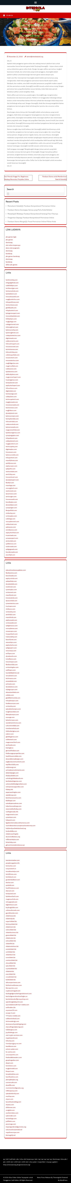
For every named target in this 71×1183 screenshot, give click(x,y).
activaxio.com (10, 684)
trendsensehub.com (12, 728)
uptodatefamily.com (12, 1093)
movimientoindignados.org (14, 1088)
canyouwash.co (11, 869)
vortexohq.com (11, 706)
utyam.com (9, 1099)
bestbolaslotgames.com (14, 781)
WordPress (63, 1180)
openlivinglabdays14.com (14, 1002)
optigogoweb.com (11, 549)
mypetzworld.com (12, 1038)
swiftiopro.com (11, 670)
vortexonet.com (11, 592)
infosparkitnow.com (12, 302)
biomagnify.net (11, 1135)
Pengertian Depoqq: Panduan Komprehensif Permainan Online (31, 218)
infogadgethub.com (12, 283)
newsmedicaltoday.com (13, 809)
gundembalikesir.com (13, 880)
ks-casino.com (10, 1052)
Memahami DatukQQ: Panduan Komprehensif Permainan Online (31, 206)
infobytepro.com (11, 319)
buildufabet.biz (11, 980)
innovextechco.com (12, 360)
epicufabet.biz (10, 966)
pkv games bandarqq (13, 256)
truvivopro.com (11, 606)
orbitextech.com (11, 739)
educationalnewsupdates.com (16, 570)
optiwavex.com (11, 527)
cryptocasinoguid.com (13, 991)
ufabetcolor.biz (11, 938)
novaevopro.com (11, 631)
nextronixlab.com (11, 471)
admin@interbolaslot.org (35, 56)
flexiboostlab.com (12, 664)
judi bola (12, 1159)
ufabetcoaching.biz (12, 834)
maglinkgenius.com (12, 363)
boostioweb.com (11, 576)
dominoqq (9, 242)
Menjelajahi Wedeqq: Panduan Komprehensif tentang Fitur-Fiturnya (33, 214)
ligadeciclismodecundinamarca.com (18, 823)
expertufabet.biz (11, 921)
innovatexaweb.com (12, 296)
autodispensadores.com (14, 803)
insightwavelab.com (12, 712)
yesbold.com (10, 885)
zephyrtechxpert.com (13, 385)
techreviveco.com (12, 408)
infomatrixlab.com (12, 421)
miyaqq (48, 1162)
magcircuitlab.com (12, 366)
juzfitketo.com (10, 1121)
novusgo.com (10, 717)
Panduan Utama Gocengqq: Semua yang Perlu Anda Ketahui (30, 210)
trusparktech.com (12, 634)
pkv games (9, 240)
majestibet (41, 1162)
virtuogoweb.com (11, 902)
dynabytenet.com (11, 413)
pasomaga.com (11, 1124)
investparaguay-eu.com (13, 1043)
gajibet (55, 1162)
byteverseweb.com (12, 427)
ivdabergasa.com (11, 1030)
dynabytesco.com (11, 687)
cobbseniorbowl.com (13, 1018)
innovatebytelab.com (13, 316)
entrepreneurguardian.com (15, 787)
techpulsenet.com (12, 383)
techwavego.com (11, 394)
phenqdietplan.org (12, 1080)
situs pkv (64, 1159)
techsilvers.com (11, 1066)
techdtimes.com (11, 874)
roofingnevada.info (12, 812)
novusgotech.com (11, 488)
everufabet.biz (10, 974)
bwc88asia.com (11, 1046)
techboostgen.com (12, 288)
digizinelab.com (11, 391)
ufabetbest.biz (10, 955)
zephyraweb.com (11, 620)
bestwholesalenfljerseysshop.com (17, 999)
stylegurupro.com (11, 689)
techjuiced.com (11, 893)
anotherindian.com (12, 1113)
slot (7, 1159)
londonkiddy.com (11, 831)
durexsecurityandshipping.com (16, 1024)
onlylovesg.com (11, 767)
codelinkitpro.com (12, 285)
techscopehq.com (12, 446)
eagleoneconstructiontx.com (15, 762)
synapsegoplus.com (12, 435)
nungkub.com (10, 1110)
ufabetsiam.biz (11, 927)
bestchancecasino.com (13, 798)
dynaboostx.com (11, 656)
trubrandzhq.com (11, 637)
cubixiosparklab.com (12, 355)
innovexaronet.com (12, 346)
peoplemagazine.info (13, 863)
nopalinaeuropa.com (12, 1132)
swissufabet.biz (11, 930)
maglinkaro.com (11, 410)
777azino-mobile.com (13, 1016)
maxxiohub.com (11, 617)
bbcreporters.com (12, 988)
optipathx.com (10, 469)
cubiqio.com (10, 695)
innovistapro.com (11, 662)
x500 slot (10, 1162)
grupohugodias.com (12, 1060)
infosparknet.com (11, 458)
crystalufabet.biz (11, 968)
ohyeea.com (10, 1105)
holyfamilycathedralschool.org (16, 828)
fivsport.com (10, 1071)
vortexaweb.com (11, 623)
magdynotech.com (12, 444)
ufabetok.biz (10, 971)
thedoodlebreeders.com (14, 1057)
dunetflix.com (10, 1085)
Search (10, 189)
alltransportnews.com (13, 982)
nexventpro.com (11, 642)
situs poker (33, 1162)
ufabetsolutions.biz (12, 946)
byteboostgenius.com (13, 433)
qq (4, 1159)
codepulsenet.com (12, 441)
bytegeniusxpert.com (13, 313)
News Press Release (44, 1177)
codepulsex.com (11, 396)
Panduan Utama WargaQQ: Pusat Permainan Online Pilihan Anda (32, 221)
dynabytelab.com (11, 584)
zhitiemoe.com (11, 1107)
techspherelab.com (12, 419)
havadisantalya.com (12, 871)
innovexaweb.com (12, 499)
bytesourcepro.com (12, 416)
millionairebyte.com (12, 839)
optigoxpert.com (11, 648)
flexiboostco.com (11, 573)
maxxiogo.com (10, 485)
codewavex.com (11, 369)
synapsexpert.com (12, 538)
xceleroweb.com (11, 546)
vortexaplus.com (11, 516)
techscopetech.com (12, 399)
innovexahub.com (11, 598)
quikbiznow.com (11, 544)
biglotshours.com (11, 905)
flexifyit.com (10, 483)
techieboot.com (11, 877)
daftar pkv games (11, 265)
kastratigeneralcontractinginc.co (16, 996)
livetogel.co (9, 748)
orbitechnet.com (11, 524)
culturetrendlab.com (12, 725)
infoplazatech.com (12, 310)
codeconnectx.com (12, 341)
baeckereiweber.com (13, 860)
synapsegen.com (11, 508)
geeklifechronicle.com (13, 698)
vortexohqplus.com (12, 667)
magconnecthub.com (13, 430)
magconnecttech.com (13, 742)
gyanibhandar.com (12, 913)
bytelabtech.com (11, 294)
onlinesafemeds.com (13, 910)
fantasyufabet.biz (11, 924)
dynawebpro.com (11, 505)
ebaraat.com (10, 891)
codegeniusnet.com (12, 324)
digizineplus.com (11, 449)
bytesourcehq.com (12, 330)
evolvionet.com (11, 587)
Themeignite (57, 1177)
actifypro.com (10, 653)
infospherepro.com (12, 701)
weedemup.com (11, 795)
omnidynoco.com (11, 530)
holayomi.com (10, 820)
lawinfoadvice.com (12, 1077)
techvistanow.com (12, 349)
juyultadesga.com (11, 1032)
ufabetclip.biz (10, 918)
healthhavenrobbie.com (14, 756)
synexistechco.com (12, 603)
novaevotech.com (12, 358)
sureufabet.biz (10, 957)
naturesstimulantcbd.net (14, 1130)
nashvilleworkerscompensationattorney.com (20, 825)
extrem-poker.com (12, 1049)
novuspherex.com (12, 628)
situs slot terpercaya (27, 1159)
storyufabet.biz (11, 963)
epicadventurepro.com (13, 709)
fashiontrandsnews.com (14, 985)
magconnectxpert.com (13, 377)
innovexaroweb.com (12, 405)
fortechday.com (11, 842)
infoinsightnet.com (12, 327)
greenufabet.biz (11, 935)
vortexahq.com (11, 612)
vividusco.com (10, 609)
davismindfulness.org (13, 837)
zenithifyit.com (11, 614)
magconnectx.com (12, 814)
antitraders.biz (10, 1007)
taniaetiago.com (11, 1118)
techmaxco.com (11, 678)
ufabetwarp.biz (11, 916)
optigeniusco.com (11, 626)
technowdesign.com (12, 1021)
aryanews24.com (11, 1010)
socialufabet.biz (11, 949)
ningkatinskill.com (12, 1068)
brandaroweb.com (12, 552)
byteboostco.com (11, 371)
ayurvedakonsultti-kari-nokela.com (17, 1005)
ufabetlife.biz (10, 943)
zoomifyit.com (10, 555)
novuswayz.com (11, 651)
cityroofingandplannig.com (14, 1027)
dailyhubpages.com (12, 773)
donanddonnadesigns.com (14, 759)
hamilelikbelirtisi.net (12, 673)
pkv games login (11, 237)
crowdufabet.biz (11, 977)
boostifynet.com (11, 639)
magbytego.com (11, 321)
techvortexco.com (12, 305)
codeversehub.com (12, 424)
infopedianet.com (11, 438)
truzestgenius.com (12, 380)
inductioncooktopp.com (13, 806)
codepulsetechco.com (13, 335)
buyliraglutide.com (12, 907)
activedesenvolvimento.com (15, 770)
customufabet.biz (11, 960)
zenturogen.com (11, 496)
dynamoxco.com (11, 494)
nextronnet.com (11, 491)
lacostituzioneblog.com (13, 1102)
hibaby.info (9, 789)
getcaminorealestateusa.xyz (15, 845)
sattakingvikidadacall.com (14, 778)
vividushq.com (10, 513)
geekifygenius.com (12, 737)
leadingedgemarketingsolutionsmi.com (19, 993)
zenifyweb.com (11, 745)
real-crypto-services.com (14, 1035)
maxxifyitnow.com (12, 460)
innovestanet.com (12, 477)
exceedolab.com (11, 681)
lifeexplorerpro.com (12, 714)
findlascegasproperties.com (15, 753)
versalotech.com (11, 676)
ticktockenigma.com (12, 731)
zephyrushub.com (11, 578)
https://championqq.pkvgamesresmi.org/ (16, 1165)
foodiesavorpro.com (12, 703)
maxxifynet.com (11, 595)
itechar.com (10, 882)
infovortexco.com (11, 388)
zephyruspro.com (11, 466)
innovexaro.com (11, 452)
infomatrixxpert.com (12, 344)
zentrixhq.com (10, 474)
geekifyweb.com (11, 308)
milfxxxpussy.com (11, 1091)
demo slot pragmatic (13, 248)
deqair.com (9, 1063)
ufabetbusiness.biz (12, 932)
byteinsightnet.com (12, 333)
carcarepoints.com (12, 1055)
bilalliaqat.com (11, 800)
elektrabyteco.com (12, 374)
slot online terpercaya (13, 245)
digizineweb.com (11, 338)
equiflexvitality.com (12, 764)
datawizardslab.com (12, 692)
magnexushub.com (12, 899)
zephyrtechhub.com (12, 533)
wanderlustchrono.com (13, 723)
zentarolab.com (11, 541)
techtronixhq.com (11, 280)
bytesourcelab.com (12, 455)
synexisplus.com (11, 589)
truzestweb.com (11, 535)
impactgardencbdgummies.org (16, 1127)
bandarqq (9, 253)
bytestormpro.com (12, 720)
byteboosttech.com (12, 896)
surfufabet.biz (10, 952)
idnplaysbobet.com (12, 775)
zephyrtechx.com (11, 645)
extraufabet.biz (11, 941)
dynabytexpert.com (12, 480)
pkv (18, 1159)
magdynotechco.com (13, 299)
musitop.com (10, 1096)
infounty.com (10, 1041)
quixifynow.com (11, 463)
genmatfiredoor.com (12, 750)
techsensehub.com (12, 291)
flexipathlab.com (11, 510)
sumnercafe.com (11, 1082)
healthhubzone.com (12, 888)
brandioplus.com (11, 502)
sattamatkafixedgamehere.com (16, 784)
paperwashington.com (13, 792)
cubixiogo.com (10, 519)
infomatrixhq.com (11, 352)
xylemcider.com (11, 1116)
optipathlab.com (11, 581)
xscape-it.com (10, 1013)
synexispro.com (11, 817)
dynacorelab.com (11, 601)
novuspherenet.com (12, 521)
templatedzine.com (12, 1074)
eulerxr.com (10, 734)
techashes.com (11, 866)
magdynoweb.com (12, 402)
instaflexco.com (11, 659)
